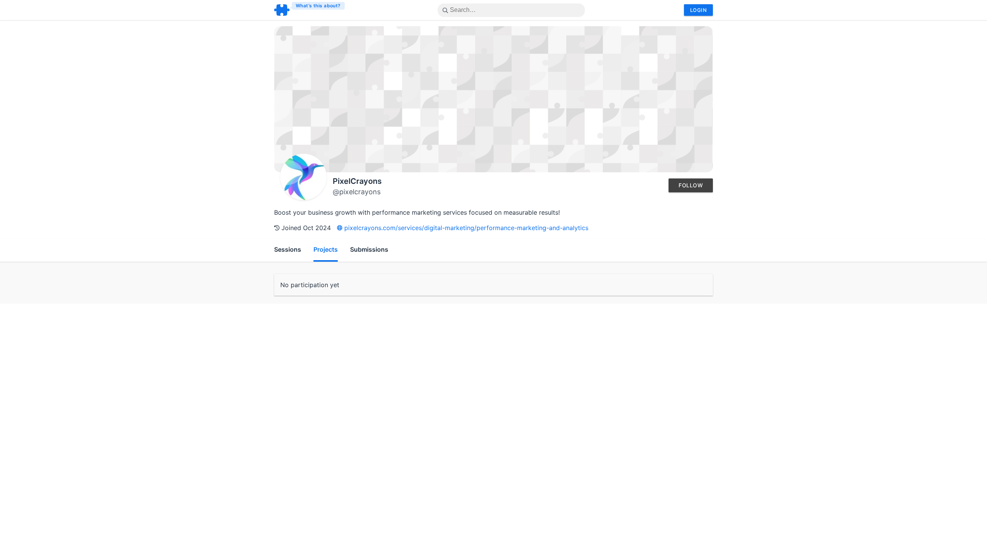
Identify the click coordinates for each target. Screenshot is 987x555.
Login (698, 10)
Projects (325, 249)
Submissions (369, 249)
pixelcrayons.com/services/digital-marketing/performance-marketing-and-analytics (465, 228)
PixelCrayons (357, 181)
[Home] (309, 10)
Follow (691, 185)
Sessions (287, 249)
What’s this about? (318, 5)
